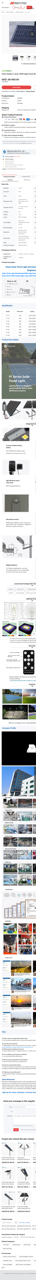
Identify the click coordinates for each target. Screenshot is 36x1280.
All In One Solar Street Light (9, 1226)
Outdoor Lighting (19, 12)
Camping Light (16, 1244)
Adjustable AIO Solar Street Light (25, 1226)
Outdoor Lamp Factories (9, 1256)
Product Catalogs (25, 1222)
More (3, 1267)
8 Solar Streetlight (7, 1264)
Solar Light (27, 12)
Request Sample (30, 91)
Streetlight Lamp (7, 1260)
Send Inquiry (16, 87)
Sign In (4, 169)
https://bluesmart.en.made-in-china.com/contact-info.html (17, 1047)
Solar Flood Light (7, 1248)
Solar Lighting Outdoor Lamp (22, 1260)
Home (3, 12)
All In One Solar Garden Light (9, 1229)
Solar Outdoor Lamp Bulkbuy (23, 1264)
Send (16, 1130)
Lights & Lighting (10, 12)
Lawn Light (6, 1244)
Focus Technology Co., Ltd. (21, 1273)
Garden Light (27, 1244)
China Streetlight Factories (26, 1256)
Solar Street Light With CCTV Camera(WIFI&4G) (24, 1229)
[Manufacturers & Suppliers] (18, 2)
